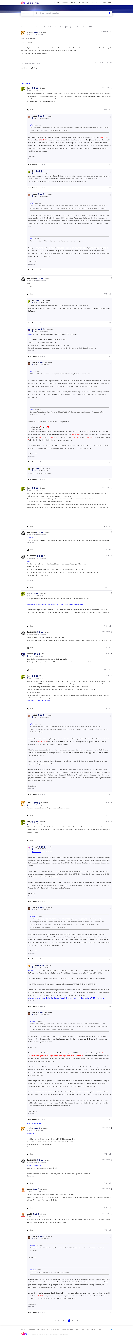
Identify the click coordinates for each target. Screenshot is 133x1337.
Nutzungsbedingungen (53, 1329)
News (73, 3)
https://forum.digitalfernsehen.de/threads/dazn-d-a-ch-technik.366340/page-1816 (55, 604)
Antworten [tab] (26, 83)
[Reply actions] (110, 117)
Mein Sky (23, 1329)
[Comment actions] (111, 88)
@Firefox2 (30, 1165)
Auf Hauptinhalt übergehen (8, 1)
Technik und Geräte (52, 27)
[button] (29, 165)
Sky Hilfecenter (31, 1329)
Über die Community (60, 3)
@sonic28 (30, 538)
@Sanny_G (33, 916)
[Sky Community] (31, 2)
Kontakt (93, 1329)
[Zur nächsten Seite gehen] (80, 1321)
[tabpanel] (66, 703)
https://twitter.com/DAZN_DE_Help (38, 701)
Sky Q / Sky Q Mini (68, 27)
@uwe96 (33, 1245)
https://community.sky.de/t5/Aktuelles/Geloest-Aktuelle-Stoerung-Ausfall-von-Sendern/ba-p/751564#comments (66, 998)
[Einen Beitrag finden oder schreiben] (109, 13)
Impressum (100, 1329)
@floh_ (32, 125)
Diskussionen (83, 3)
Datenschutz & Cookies (67, 1329)
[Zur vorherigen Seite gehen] (56, 1321)
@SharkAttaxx (36, 852)
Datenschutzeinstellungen (82, 1329)
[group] (96, 63)
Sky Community (26, 27)
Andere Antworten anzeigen (36, 1123)
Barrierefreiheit (41, 1329)
